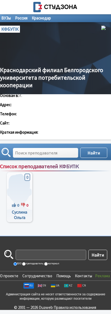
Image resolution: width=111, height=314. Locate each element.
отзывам (102, 172)
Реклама (102, 275)
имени (68, 172)
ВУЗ (18, 263)
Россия (21, 18)
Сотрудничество (37, 275)
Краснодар (41, 18)
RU (31, 285)
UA (57, 285)
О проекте (9, 275)
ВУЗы (6, 18)
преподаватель (34, 263)
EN (44, 285)
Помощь (63, 275)
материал (53, 263)
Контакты (83, 275)
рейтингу (84, 172)
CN (84, 285)
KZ (70, 285)
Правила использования (75, 307)
